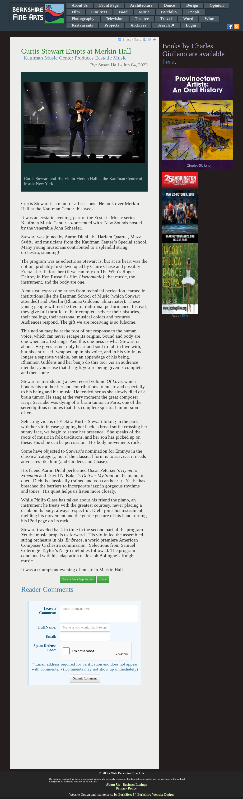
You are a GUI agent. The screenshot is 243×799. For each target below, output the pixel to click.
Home (102, 579)
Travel (166, 18)
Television (114, 18)
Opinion (217, 5)
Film (76, 12)
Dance (169, 5)
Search (164, 25)
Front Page (109, 5)
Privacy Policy (126, 788)
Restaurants (82, 25)
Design (192, 5)
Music (144, 12)
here (168, 61)
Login (191, 25)
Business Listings (135, 784)
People (194, 12)
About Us (80, 5)
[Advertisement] (84, 729)
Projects (111, 25)
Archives (138, 25)
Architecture (141, 5)
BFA (185, 315)
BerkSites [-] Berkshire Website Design (146, 794)
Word (188, 18)
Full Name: (47, 627)
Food (123, 12)
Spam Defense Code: (44, 648)
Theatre (142, 18)
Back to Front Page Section (77, 579)
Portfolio (169, 12)
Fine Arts (99, 12)
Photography (83, 18)
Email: (51, 636)
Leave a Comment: (47, 610)
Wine (209, 18)
